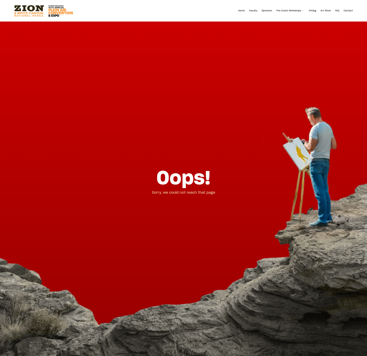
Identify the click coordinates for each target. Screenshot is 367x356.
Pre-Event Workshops (288, 11)
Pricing (312, 11)
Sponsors (267, 11)
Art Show (326, 11)
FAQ (337, 11)
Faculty (253, 11)
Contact (348, 11)
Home (241, 11)
